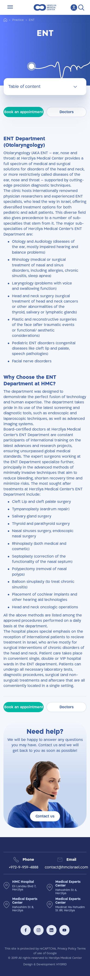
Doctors (67, 112)
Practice (18, 20)
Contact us (45, 816)
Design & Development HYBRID (45, 964)
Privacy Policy (66, 948)
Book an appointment (23, 112)
